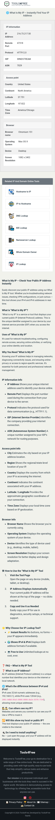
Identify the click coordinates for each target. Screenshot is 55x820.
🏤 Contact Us (27, 805)
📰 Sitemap (42, 802)
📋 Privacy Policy (14, 802)
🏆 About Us (30, 802)
